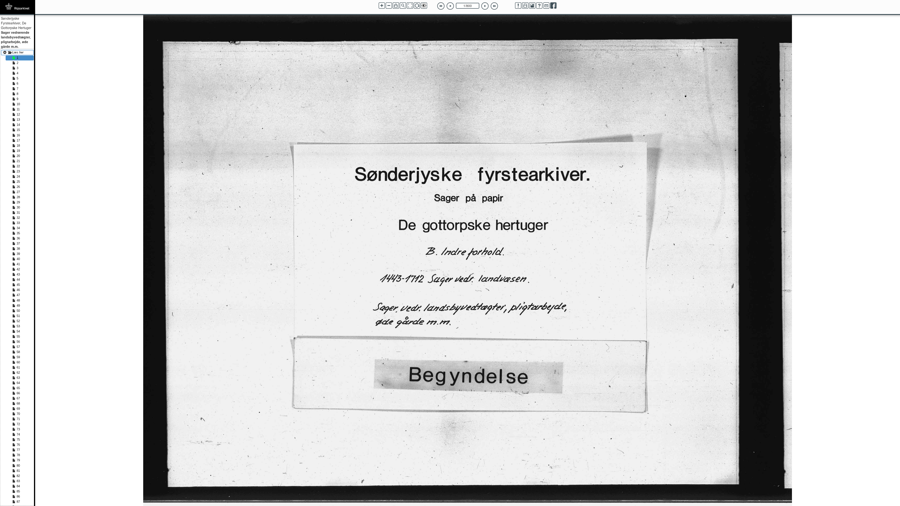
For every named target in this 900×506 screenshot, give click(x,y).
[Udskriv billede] (525, 5)
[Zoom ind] (382, 5)
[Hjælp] (539, 5)
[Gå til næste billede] (485, 6)
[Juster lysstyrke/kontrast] (424, 5)
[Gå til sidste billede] (494, 6)
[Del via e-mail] (546, 5)
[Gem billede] (532, 5)
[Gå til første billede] (441, 6)
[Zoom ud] (389, 5)
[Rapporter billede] (518, 5)
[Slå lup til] (403, 5)
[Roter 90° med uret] (417, 5)
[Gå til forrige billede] (450, 6)
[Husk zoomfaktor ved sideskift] (396, 5)
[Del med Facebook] (553, 5)
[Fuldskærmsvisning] (410, 5)
